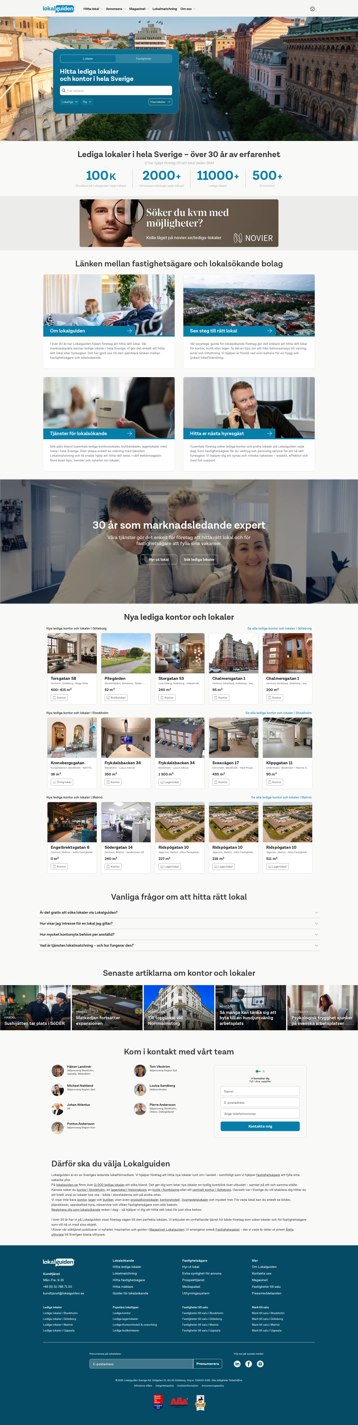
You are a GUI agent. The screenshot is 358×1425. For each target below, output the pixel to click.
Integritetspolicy (165, 1385)
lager (92, 1200)
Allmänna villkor (143, 1385)
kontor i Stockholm (91, 1190)
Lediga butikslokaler (126, 1330)
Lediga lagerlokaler (125, 1319)
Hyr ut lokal (190, 1267)
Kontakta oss (261, 1273)
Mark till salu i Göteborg (267, 1319)
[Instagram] (260, 1364)
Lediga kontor (122, 1313)
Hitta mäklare (123, 1286)
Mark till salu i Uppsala (267, 1330)
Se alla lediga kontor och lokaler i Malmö (281, 797)
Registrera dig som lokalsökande (75, 1209)
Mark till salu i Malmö (266, 1324)
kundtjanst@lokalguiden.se (63, 1293)
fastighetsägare (268, 1175)
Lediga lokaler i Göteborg (59, 1319)
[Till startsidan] (59, 9)
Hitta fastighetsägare (129, 1280)
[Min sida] (312, 9)
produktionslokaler (144, 1200)
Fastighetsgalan (227, 1229)
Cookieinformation (187, 1385)
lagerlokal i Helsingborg (128, 1190)
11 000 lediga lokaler (109, 1185)
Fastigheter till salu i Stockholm (202, 1313)
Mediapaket (191, 1286)
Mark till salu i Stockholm (268, 1313)
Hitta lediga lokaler (127, 1267)
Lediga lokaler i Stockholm (60, 1313)
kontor (82, 1200)
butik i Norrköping (165, 1190)
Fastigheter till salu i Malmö (200, 1324)
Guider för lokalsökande (130, 1293)
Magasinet (260, 1280)
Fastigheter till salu (266, 1286)
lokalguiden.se (67, 1185)
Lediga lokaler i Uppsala (59, 1330)
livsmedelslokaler (195, 1200)
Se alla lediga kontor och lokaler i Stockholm (279, 713)
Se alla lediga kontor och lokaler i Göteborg (279, 628)
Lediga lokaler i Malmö (58, 1324)
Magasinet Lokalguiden (166, 1229)
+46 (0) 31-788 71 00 (57, 1286)
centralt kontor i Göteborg (211, 1190)
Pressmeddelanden (266, 1293)
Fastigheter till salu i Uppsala (201, 1330)
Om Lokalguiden (264, 1267)
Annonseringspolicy (213, 1385)
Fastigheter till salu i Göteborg (202, 1319)
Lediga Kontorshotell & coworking (135, 1324)
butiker (108, 1200)
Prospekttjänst (193, 1280)
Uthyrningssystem (195, 1293)
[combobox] (118, 90)
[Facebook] (248, 1364)
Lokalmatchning (125, 1273)
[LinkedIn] (237, 1364)
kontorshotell (170, 1200)
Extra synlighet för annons (201, 1273)
